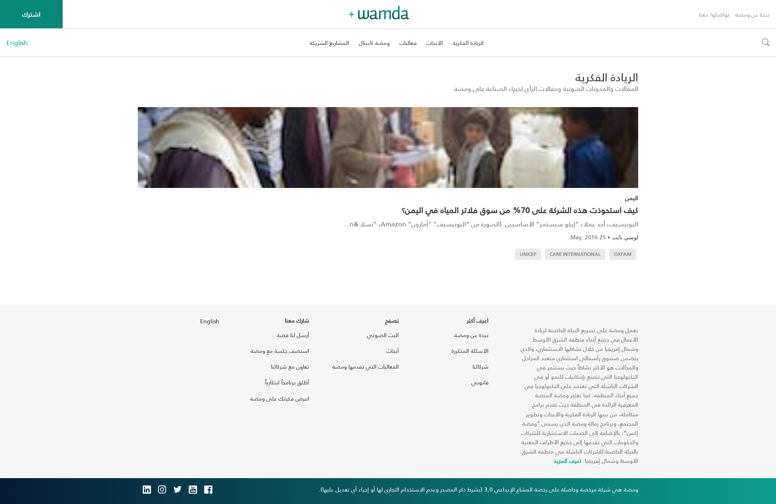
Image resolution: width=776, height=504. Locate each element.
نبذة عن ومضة (752, 14)
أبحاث (392, 350)
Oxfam (622, 254)
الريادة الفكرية (468, 42)
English (17, 43)
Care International (575, 254)
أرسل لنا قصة (293, 334)
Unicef (528, 254)
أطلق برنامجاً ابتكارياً (287, 382)
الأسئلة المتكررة (470, 350)
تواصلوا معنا (714, 14)
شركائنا (480, 366)
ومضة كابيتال (374, 42)
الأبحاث (434, 42)
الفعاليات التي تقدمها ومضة (365, 366)
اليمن (631, 197)
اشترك (31, 14)
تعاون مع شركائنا (290, 366)
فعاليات (408, 42)
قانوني (480, 382)
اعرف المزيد (567, 460)
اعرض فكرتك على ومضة (279, 398)
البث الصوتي (383, 334)
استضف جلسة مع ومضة (280, 350)
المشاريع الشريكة (329, 42)
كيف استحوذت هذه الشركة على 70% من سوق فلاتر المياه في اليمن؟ (520, 209)
